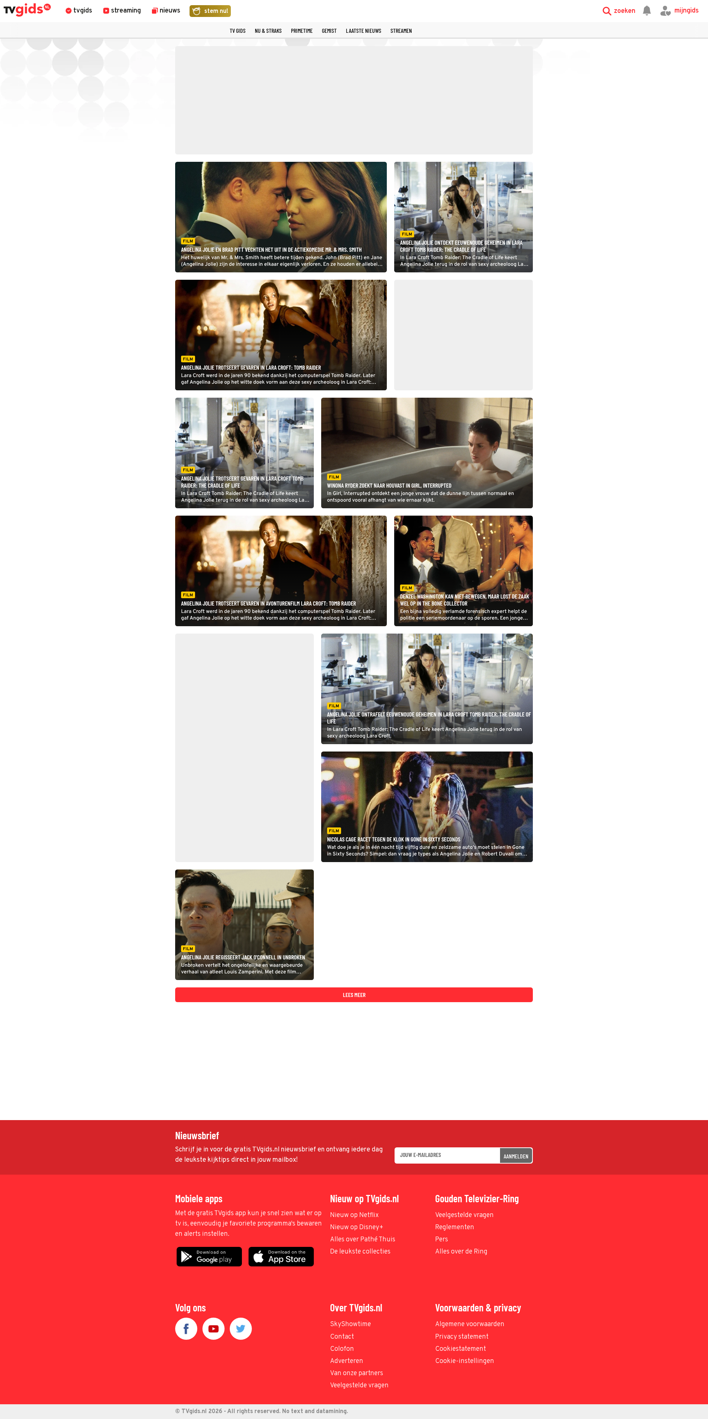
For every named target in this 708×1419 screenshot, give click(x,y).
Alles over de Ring (461, 1252)
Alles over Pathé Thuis (362, 1239)
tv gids (238, 30)
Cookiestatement (460, 1349)
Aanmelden (516, 1156)
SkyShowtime (350, 1324)
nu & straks (268, 30)
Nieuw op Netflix (354, 1215)
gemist (329, 30)
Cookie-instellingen (464, 1361)
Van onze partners (356, 1373)
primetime (302, 30)
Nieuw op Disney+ (357, 1227)
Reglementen (454, 1227)
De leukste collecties (360, 1252)
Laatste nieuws (363, 30)
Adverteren (346, 1361)
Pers (441, 1239)
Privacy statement (462, 1337)
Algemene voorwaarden (469, 1324)
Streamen (401, 30)
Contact (342, 1337)
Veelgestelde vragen (464, 1215)
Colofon (342, 1349)
